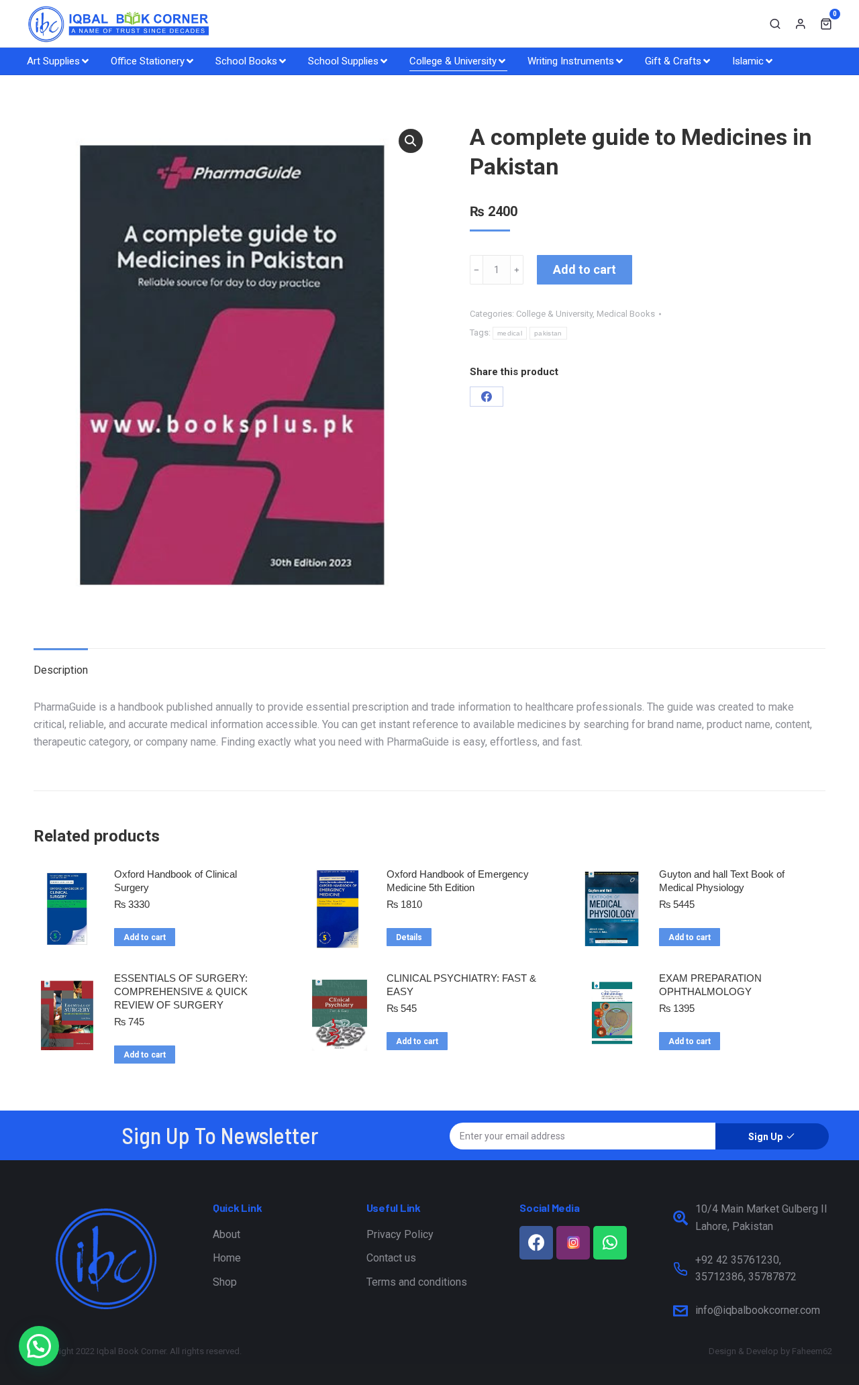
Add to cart (584, 269)
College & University (554, 314)
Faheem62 (812, 1351)
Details (409, 937)
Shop (225, 1282)
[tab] (61, 663)
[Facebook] (486, 397)
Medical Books (626, 314)
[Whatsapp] (610, 1243)
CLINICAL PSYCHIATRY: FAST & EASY (461, 984)
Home (227, 1257)
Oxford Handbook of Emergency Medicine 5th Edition (458, 880)
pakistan (548, 333)
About (226, 1234)
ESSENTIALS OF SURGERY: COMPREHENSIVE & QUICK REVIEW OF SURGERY (181, 991)
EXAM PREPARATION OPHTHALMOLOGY (710, 984)
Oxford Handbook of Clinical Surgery (175, 880)
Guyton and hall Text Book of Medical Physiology (722, 880)
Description (61, 670)
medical (509, 333)
